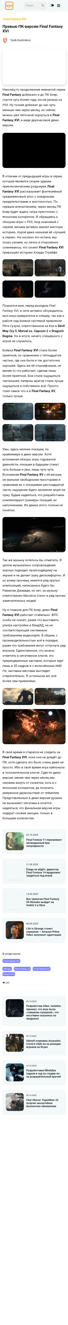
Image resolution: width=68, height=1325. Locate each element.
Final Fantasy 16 (22, 969)
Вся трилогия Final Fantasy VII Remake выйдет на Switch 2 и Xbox (42, 902)
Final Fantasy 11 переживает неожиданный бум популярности (44, 843)
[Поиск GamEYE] (43, 6)
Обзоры (7, 969)
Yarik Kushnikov (20, 40)
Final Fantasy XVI (11, 961)
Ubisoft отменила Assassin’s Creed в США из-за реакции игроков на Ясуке (43, 1044)
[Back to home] (56, 1317)
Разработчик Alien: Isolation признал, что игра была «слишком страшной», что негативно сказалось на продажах (43, 1012)
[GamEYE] (9, 6)
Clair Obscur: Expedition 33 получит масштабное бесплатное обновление (42, 1103)
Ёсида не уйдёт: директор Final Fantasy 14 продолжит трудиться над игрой (43, 872)
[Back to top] (62, 1317)
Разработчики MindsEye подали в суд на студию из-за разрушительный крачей (43, 1073)
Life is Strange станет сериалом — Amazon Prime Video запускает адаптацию (43, 931)
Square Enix (8, 974)
